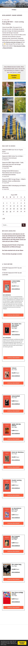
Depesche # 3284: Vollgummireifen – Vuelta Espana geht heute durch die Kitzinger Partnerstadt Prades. (12, 164)
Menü (14, 9)
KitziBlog (7, 2)
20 (14, 208)
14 (17, 206)
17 (3, 208)
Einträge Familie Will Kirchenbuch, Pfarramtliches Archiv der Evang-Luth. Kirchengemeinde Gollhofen (11, 172)
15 (21, 206)
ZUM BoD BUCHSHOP (13, 315)
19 (10, 208)
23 (24, 208)
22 (21, 208)
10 (3, 206)
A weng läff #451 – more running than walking (13, 23)
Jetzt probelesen (16, 288)
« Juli (3, 218)
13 (14, 206)
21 (17, 208)
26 (10, 211)
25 (6, 211)
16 (24, 206)
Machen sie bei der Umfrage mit (14, 42)
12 (10, 206)
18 (6, 208)
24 (3, 211)
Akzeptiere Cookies (14, 76)
